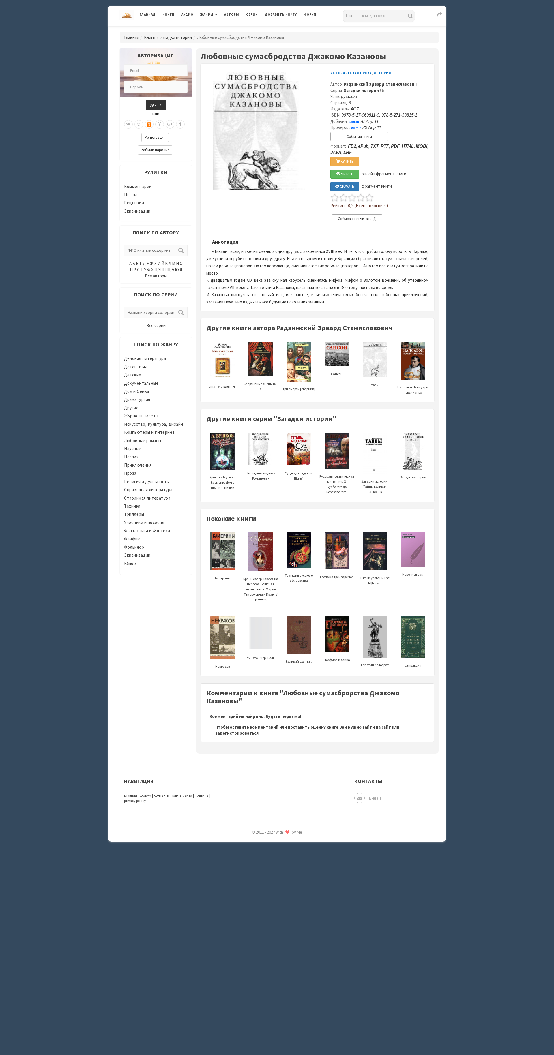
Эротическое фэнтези (287, 1022)
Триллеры (134, 514)
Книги (168, 14)
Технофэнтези (279, 919)
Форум (310, 14)
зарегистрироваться (237, 733)
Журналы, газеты (141, 415)
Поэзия (131, 456)
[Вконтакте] (128, 124)
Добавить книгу (281, 14)
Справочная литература (148, 489)
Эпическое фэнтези (285, 997)
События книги (359, 136)
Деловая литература (285, 29)
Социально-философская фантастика (303, 880)
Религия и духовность (146, 481)
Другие (131, 407)
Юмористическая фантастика (295, 1035)
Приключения (138, 465)
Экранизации (137, 211)
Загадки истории (176, 37)
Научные (132, 448)
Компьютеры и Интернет (149, 432)
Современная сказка (285, 868)
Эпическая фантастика (288, 984)
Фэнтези (273, 958)
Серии (252, 14)
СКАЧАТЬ (346, 186)
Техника (132, 506)
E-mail (375, 798)
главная (130, 795)
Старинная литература (147, 498)
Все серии (156, 325)
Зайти (156, 105)
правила (202, 795)
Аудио (187, 14)
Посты (130, 194)
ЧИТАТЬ (346, 174)
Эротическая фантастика (291, 1009)
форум (145, 795)
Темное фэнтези (281, 906)
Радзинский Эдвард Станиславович (380, 84)
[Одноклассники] (149, 124)
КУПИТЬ (347, 161)
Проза (130, 473)
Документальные (141, 383)
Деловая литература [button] (221, 29)
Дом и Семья (136, 391)
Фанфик (132, 539)
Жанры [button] (207, 14)
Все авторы (156, 276)
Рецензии (134, 202)
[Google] (170, 124)
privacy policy (135, 800)
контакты (162, 795)
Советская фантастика (288, 855)
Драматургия (137, 399)
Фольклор (134, 547)
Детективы (135, 366)
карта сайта (182, 795)
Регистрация (155, 137)
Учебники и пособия (144, 522)
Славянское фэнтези (286, 842)
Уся (268, 945)
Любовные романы (142, 440)
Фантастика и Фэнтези (147, 530)
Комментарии (138, 186)
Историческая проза (351, 73)
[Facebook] (180, 124)
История (382, 73)
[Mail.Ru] (138, 124)
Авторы (231, 14)
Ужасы (271, 932)
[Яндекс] (159, 124)
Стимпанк (275, 893)
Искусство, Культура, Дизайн (153, 424)
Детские (132, 375)
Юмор (130, 563)
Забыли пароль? (155, 149)
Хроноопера (277, 971)
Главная (148, 14)
